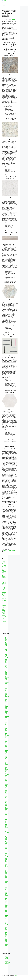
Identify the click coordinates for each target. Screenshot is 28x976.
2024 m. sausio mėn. (6, 788)
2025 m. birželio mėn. (6, 705)
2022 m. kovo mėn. (6, 890)
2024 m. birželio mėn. (6, 764)
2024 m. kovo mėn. (6, 778)
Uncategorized (8, 964)
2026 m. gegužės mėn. (6, 652)
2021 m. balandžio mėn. (7, 924)
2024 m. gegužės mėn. (6, 768)
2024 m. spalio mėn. (6, 744)
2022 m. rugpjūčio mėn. (7, 870)
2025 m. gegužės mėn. (6, 710)
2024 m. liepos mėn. (6, 759)
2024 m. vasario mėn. (6, 783)
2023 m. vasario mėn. (6, 841)
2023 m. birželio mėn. (6, 822)
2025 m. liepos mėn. (6, 700)
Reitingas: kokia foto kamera (9, 550)
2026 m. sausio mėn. (6, 671)
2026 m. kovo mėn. (6, 662)
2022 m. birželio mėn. (6, 880)
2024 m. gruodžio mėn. (7, 734)
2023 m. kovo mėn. (6, 836)
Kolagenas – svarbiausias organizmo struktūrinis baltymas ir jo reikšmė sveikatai (4, 605)
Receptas (7, 959)
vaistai (6, 965)
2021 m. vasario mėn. (6, 933)
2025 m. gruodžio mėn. (7, 676)
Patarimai (7, 958)
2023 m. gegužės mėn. (6, 827)
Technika (7, 963)
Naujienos (7, 957)
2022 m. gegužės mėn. (6, 885)
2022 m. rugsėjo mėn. (6, 865)
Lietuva (6, 956)
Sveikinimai (7, 962)
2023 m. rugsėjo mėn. (6, 807)
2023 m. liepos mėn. (6, 817)
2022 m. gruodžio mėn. (7, 851)
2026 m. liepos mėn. (6, 642)
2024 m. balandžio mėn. (7, 773)
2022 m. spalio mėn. (6, 861)
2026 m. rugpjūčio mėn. (7, 637)
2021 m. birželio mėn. (6, 914)
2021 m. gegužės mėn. (6, 919)
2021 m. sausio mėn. (6, 938)
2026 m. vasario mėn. (6, 667)
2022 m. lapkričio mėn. (6, 856)
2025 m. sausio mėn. (6, 730)
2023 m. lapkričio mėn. (6, 798)
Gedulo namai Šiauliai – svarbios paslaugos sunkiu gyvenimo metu (4, 566)
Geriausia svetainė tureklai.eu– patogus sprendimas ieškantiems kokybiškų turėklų (4, 577)
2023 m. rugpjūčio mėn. (7, 812)
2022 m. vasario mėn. (6, 895)
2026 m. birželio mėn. (6, 647)
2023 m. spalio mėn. (6, 802)
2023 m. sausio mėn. (6, 846)
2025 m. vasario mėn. (6, 725)
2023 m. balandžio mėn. (7, 832)
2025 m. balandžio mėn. (7, 715)
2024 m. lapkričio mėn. (6, 739)
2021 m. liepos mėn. (6, 909)
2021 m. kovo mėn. (6, 929)
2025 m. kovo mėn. (6, 720)
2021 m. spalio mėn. (6, 899)
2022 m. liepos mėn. (6, 875)
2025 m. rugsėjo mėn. (6, 691)
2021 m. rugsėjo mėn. (6, 904)
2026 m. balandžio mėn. (7, 657)
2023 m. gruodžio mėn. (7, 793)
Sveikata (6, 961)
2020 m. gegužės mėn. (6, 943)
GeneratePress (17, 975)
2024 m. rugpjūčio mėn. (7, 754)
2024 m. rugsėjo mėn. (6, 749)
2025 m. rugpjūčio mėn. (7, 696)
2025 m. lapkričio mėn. (6, 681)
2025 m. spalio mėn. (6, 686)
